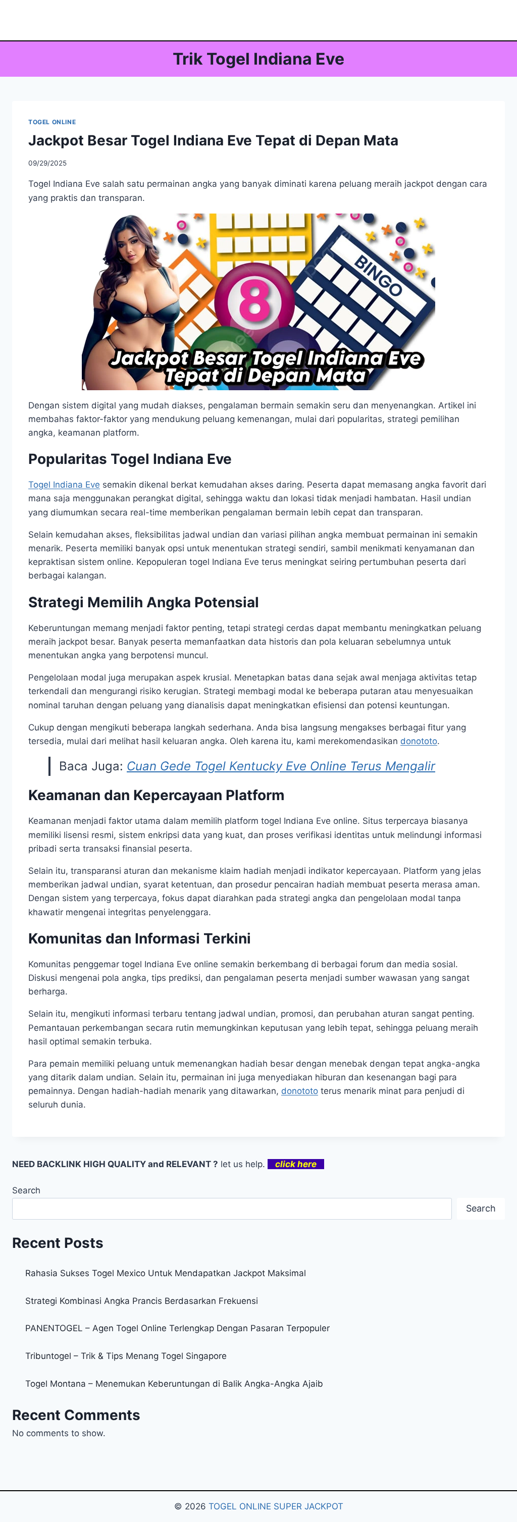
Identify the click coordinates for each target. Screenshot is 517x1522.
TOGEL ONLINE (52, 122)
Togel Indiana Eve (64, 485)
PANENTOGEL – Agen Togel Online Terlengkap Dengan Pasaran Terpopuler (177, 1328)
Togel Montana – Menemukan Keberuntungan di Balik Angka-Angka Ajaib (174, 1384)
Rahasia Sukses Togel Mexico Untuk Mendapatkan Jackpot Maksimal (165, 1273)
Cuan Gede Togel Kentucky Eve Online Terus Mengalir (281, 766)
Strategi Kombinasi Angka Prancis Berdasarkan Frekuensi (141, 1301)
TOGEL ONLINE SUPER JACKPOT (276, 1506)
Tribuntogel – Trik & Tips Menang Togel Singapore (126, 1356)
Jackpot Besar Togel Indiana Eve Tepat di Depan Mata (213, 140)
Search (26, 1190)
